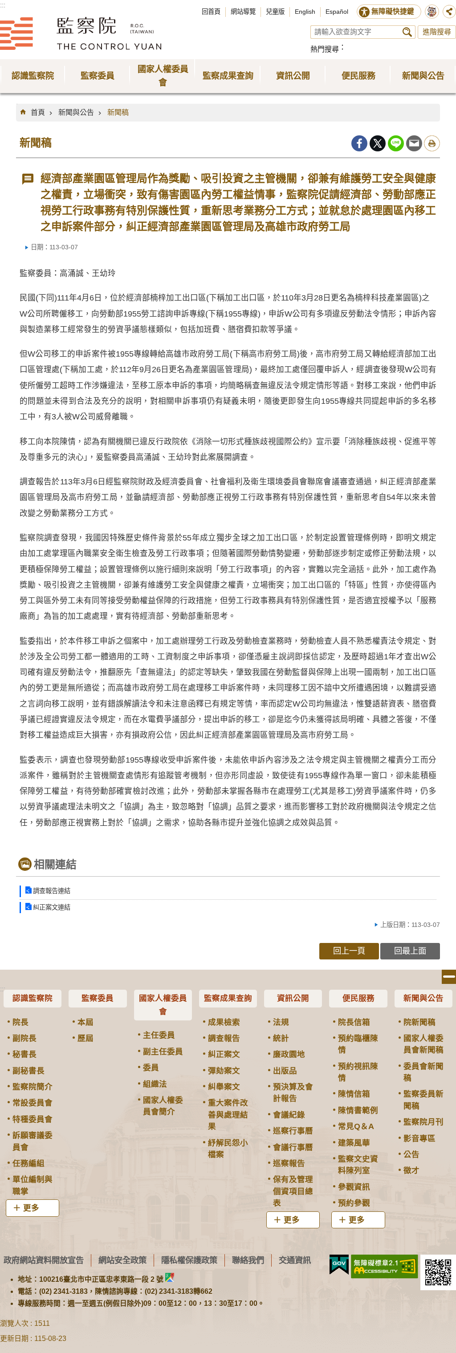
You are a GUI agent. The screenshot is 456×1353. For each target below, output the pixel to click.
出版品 (285, 1070)
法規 (281, 1022)
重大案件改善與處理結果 (228, 1114)
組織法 (155, 1084)
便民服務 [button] (358, 76)
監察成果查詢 (228, 998)
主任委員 (159, 1035)
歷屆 (85, 1038)
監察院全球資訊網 (80, 33)
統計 (281, 1038)
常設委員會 (32, 1102)
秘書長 (24, 1054)
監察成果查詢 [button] (228, 76)
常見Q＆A (356, 1126)
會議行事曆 (293, 1147)
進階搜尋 (437, 32)
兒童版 (275, 11)
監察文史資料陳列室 (358, 1164)
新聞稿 (118, 112)
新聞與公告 (76, 112)
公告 (411, 1154)
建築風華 (354, 1142)
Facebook (359, 143)
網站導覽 (243, 11)
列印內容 (432, 143)
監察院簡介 (32, 1086)
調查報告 (224, 1038)
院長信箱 (354, 1022)
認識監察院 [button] (33, 76)
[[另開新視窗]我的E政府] (339, 1265)
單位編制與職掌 (32, 1185)
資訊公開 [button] (293, 76)
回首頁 (211, 11)
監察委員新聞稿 (423, 1099)
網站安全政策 (122, 1260)
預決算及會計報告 (293, 1092)
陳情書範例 (358, 1110)
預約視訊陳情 (358, 1072)
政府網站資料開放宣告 (44, 1260)
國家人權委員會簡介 (163, 1106)
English (305, 11)
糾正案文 (224, 1054)
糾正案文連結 (51, 907)
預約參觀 (354, 1203)
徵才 (411, 1170)
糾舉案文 (224, 1086)
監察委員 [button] (97, 76)
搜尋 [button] (407, 32)
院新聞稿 (419, 1022)
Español (337, 11)
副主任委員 (163, 1051)
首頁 (38, 112)
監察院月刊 (423, 1121)
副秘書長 (28, 1070)
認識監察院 (32, 998)
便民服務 (358, 998)
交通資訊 (295, 1260)
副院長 (24, 1038)
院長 (20, 1022)
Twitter (378, 143)
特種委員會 (32, 1119)
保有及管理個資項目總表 (293, 1191)
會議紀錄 (289, 1114)
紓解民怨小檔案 (228, 1148)
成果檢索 (224, 1022)
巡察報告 (289, 1163)
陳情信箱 (354, 1093)
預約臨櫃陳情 (358, 1044)
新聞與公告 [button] (423, 76)
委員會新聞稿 (423, 1072)
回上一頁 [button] (349, 950)
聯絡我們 (248, 1260)
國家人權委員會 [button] (163, 76)
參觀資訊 (354, 1186)
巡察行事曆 (293, 1130)
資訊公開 (293, 998)
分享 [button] (449, 11)
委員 (151, 1067)
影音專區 (419, 1138)
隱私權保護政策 (189, 1260)
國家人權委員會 (163, 1005)
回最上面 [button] (410, 950)
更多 (31, 1207)
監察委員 (97, 998)
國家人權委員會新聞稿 (423, 1044)
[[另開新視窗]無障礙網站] (384, 1267)
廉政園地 (289, 1054)
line (396, 143)
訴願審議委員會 (32, 1141)
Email (414, 143)
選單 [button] (449, 977)
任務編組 (28, 1163)
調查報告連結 (51, 890)
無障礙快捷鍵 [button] (392, 11)
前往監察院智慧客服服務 (432, 11)
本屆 (85, 1022)
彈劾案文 (224, 1070)
